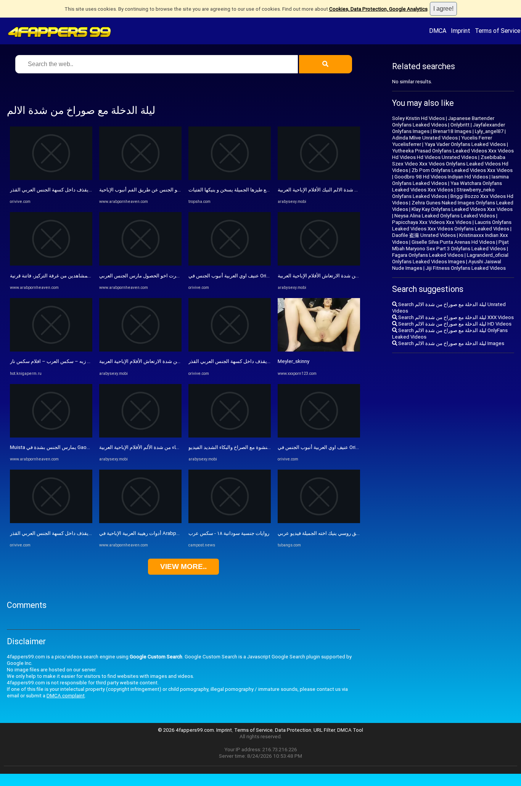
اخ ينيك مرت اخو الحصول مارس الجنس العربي (147, 275)
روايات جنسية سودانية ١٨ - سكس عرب (228, 533)
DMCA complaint (66, 695)
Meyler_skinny (293, 361)
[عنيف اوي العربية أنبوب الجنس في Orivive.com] (229, 264)
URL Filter (324, 730)
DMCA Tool (350, 730)
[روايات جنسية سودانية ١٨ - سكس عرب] (229, 521)
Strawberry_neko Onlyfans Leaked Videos (443, 192)
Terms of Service (497, 30)
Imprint (460, 30)
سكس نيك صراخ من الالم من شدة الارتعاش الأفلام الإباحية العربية (166, 361)
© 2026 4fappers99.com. (187, 730)
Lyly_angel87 (489, 131)
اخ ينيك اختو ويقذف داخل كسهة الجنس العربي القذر (63, 189)
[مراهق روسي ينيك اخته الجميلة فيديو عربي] (319, 521)
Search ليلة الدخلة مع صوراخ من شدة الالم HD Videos (454, 324)
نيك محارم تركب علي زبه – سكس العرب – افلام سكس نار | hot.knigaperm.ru (91, 361)
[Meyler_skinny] (319, 350)
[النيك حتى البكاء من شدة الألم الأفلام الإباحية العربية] (140, 436)
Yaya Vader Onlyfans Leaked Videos (465, 144)
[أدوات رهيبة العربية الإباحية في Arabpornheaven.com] (140, 521)
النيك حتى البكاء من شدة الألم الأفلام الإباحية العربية (151, 447)
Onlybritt (460, 125)
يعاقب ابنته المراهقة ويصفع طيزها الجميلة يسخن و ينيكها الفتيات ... (256, 189)
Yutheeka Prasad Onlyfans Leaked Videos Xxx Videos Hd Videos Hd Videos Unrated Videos (453, 153)
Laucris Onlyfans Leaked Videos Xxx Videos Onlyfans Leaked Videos (451, 225)
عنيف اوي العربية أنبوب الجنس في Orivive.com (237, 275)
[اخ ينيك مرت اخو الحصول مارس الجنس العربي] (140, 264)
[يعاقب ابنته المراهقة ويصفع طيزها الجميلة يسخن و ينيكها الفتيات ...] (229, 178)
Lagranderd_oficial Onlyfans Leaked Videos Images (450, 258)
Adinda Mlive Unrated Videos (425, 138)
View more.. (183, 566)
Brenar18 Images (452, 131)
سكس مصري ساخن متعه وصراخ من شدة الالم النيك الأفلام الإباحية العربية (353, 189)
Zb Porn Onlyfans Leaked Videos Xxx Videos (462, 170)
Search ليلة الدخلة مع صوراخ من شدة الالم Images (450, 343)
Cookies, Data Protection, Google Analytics (378, 9)
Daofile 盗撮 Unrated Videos (424, 235)
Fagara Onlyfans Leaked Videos (427, 255)
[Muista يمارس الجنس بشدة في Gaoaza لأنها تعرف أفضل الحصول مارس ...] (51, 436)
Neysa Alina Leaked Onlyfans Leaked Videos (444, 215)
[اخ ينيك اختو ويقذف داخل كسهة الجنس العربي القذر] (51, 178)
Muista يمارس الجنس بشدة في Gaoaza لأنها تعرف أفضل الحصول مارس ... (87, 447)
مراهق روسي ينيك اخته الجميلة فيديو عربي (322, 533)
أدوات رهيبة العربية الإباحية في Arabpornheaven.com (155, 533)
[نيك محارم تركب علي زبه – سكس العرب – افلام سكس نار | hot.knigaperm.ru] (51, 350)
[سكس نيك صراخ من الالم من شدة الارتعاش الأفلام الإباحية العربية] (140, 350)
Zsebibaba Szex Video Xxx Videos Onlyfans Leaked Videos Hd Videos (450, 163)
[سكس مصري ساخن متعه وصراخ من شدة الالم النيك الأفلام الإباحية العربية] (319, 178)
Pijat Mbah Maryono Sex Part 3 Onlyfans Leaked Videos (450, 245)
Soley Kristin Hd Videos (418, 118)
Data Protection (293, 730)
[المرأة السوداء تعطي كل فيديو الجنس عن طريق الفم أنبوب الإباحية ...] (140, 178)
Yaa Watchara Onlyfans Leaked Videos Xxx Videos (447, 186)
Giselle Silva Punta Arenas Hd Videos (453, 242)
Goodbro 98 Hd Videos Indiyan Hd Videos (441, 176)
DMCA (437, 30)
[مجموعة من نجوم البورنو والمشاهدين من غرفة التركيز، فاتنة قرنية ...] (51, 264)
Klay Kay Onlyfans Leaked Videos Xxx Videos (462, 209)
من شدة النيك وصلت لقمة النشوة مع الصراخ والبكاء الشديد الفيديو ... (259, 447)
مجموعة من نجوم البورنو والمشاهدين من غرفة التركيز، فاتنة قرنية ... (80, 275)
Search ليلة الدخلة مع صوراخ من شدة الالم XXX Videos (455, 317)
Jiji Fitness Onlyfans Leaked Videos (466, 268)
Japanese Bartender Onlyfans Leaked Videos (443, 121)
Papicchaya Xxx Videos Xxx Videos (431, 222)
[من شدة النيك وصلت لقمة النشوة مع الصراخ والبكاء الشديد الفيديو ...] (229, 436)
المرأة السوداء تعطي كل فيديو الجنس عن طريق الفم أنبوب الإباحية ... (170, 189)
